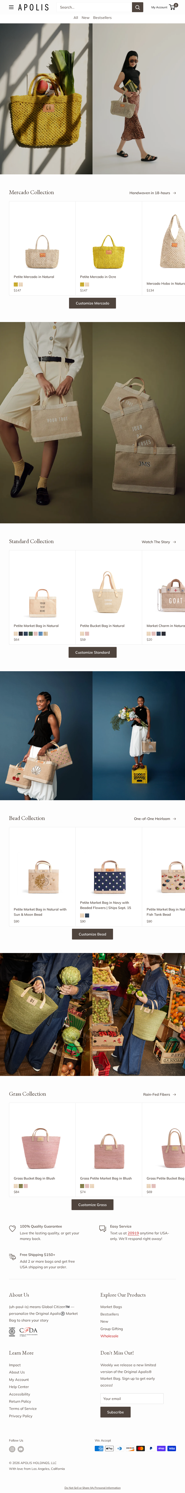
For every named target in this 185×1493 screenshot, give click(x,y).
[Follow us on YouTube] (21, 1449)
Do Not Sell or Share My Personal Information (93, 1487)
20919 (133, 1233)
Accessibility (19, 1394)
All (76, 17)
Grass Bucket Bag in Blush (34, 1178)
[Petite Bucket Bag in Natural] (108, 590)
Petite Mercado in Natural (34, 277)
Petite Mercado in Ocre (98, 277)
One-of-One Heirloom (152, 818)
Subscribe (115, 1412)
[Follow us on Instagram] (12, 1449)
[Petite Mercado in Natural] (42, 241)
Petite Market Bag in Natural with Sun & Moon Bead (40, 912)
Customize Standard (92, 652)
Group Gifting (111, 1328)
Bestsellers (102, 17)
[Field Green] (31, 634)
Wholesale (109, 1336)
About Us (17, 1372)
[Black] (21, 634)
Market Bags (111, 1306)
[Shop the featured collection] (92, 422)
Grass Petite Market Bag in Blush (106, 1178)
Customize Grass (92, 1204)
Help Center (19, 1386)
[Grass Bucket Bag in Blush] (42, 1142)
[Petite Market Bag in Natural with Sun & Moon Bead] (42, 866)
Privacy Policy (20, 1416)
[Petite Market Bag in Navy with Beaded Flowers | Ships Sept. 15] (108, 866)
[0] (172, 7)
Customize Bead (92, 934)
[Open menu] (11, 7)
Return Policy (20, 1401)
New (86, 17)
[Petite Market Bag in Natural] (42, 590)
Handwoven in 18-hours (150, 193)
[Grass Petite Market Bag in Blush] (108, 1142)
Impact (15, 1365)
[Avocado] (21, 1186)
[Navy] (26, 634)
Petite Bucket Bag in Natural (102, 626)
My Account (159, 7)
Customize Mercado (92, 303)
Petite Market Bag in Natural (36, 626)
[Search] (137, 7)
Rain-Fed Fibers (157, 1094)
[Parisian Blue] (41, 634)
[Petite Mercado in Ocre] (108, 241)
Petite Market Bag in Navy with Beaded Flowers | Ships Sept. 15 (105, 905)
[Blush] (36, 634)
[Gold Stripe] (46, 634)
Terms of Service (23, 1408)
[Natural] (21, 284)
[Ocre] (16, 284)
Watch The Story (156, 542)
